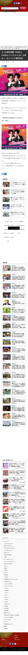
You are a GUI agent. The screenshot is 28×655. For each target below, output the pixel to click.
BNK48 (5, 568)
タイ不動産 (6, 606)
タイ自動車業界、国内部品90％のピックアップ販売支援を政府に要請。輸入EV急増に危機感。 (18, 318)
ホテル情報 (6, 608)
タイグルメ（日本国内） (9, 617)
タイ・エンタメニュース (8, 559)
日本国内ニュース (7, 612)
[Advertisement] (14, 29)
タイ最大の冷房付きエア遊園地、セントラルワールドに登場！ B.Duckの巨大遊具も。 (18, 335)
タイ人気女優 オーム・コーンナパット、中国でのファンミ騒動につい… (18, 184)
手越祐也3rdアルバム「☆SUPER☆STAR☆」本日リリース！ (18, 303)
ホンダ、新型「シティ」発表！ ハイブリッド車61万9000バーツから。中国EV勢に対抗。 (16, 479)
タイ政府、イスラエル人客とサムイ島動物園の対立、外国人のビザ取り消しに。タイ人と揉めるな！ (14, 358)
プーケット (6, 597)
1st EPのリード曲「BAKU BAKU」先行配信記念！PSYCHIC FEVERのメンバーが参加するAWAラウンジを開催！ (8, 222)
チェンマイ (6, 592)
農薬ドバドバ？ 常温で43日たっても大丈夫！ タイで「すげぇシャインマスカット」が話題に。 (18, 311)
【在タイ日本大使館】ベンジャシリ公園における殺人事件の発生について (18, 401)
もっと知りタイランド (21, 532)
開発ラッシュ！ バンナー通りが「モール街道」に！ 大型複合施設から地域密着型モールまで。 (18, 385)
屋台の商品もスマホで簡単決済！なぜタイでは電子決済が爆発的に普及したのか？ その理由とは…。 (14, 269)
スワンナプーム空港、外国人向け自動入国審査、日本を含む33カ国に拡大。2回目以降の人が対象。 (14, 278)
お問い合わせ (17, 639)
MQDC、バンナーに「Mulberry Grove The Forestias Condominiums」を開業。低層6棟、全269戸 (14, 326)
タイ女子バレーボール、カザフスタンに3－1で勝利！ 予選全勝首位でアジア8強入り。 (18, 350)
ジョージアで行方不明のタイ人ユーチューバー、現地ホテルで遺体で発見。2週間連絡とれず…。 (17, 494)
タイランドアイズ (7, 619)
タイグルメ (6, 572)
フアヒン (6, 594)
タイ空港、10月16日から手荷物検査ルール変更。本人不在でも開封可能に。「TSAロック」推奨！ (17, 501)
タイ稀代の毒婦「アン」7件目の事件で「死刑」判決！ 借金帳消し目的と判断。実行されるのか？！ (14, 367)
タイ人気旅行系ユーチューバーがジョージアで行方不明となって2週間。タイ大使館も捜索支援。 (17, 486)
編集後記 (5, 626)
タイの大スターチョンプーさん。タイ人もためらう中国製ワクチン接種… (18, 192)
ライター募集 (4, 635)
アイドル (6, 565)
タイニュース (6, 541)
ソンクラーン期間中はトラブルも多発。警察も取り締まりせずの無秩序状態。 (19, 222)
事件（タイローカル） (21, 489)
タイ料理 (6, 576)
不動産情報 (6, 610)
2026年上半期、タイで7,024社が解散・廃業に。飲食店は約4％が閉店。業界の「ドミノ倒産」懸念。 (17, 530)
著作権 (15, 635)
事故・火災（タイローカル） (20, 518)
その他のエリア (7, 603)
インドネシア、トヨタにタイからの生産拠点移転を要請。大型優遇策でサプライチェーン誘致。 (17, 472)
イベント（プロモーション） (9, 561)
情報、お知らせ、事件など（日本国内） (12, 614)
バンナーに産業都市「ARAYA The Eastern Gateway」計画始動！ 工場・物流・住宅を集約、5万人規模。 (14, 376)
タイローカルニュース (21, 475)
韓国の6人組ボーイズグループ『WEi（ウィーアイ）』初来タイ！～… (18, 214)
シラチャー (6, 588)
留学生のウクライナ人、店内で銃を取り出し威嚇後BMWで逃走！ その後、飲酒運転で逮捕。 (18, 409)
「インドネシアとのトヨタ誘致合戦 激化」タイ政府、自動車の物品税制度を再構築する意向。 (17, 522)
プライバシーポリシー (6, 637)
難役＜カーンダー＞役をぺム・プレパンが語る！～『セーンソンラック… (18, 199)
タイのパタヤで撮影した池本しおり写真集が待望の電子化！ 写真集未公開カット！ (18, 417)
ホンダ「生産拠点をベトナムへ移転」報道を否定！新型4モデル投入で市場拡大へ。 (17, 508)
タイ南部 (6, 601)
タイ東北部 (6, 590)
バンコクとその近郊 (8, 583)
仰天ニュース (6, 552)
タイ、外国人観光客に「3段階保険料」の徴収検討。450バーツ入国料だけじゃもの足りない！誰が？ (14, 287)
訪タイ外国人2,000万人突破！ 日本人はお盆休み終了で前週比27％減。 (18, 343)
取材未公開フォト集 (8, 623)
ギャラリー (6, 621)
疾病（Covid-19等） (8, 554)
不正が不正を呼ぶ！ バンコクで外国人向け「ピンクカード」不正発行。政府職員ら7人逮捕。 (16, 465)
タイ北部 (6, 599)
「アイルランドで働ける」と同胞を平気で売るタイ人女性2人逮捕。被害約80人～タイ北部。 (18, 296)
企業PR (24, 482)
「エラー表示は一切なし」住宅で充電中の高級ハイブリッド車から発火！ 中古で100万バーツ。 (17, 515)
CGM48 (5, 570)
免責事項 (16, 637)
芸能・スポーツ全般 (10, 61)
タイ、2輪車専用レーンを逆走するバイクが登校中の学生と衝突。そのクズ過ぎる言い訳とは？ (14, 393)
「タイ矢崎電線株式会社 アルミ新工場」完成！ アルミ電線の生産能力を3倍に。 (18, 424)
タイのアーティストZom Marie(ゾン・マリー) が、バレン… (17, 206)
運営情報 (3, 639)
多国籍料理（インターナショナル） (11, 579)
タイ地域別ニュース (7, 581)
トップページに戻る (14, 228)
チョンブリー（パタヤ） (9, 585)
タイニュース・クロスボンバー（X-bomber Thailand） (16, 649)
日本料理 (6, 574)
